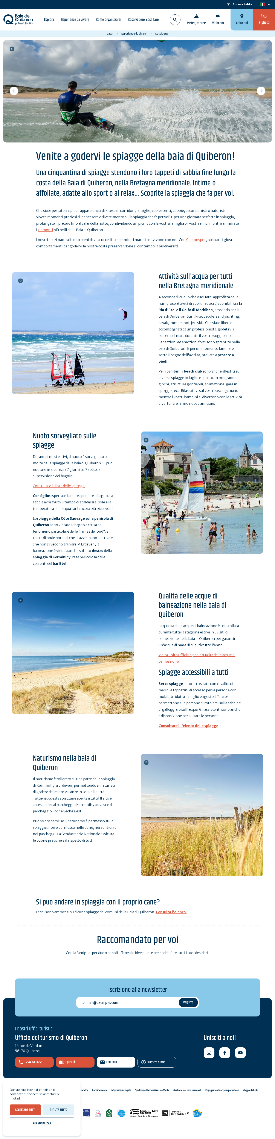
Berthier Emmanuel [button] (12, 49)
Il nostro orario (156, 1062)
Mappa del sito (250, 1090)
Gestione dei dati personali (187, 1090)
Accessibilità (239, 4)
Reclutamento (99, 1090)
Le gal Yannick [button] (146, 440)
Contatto (111, 1062)
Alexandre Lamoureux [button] (20, 600)
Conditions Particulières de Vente (152, 1090)
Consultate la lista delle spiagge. (59, 486)
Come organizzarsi (108, 20)
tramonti (45, 230)
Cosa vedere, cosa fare (143, 20)
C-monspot (196, 240)
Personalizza (42, 1123)
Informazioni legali (121, 1090)
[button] (14, 91)
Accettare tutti (25, 1110)
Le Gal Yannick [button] (20, 281)
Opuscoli (70, 1062)
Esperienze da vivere (75, 20)
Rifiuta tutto (58, 1110)
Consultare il (169, 726)
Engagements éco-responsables (222, 1090)
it (261, 4)
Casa (110, 33)
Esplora (49, 20)
